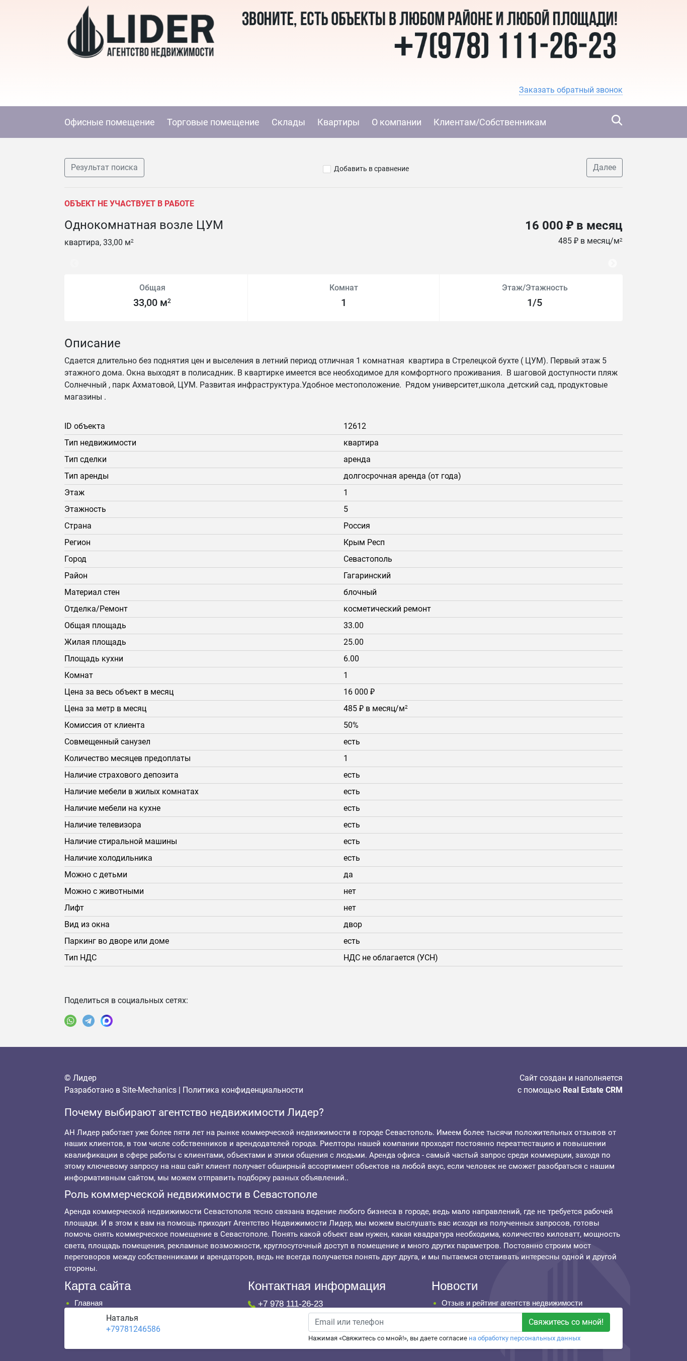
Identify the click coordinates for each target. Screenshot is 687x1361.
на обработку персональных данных (524, 1338)
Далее (604, 167)
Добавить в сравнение (371, 169)
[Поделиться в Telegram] (88, 1021)
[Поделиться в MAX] (107, 1021)
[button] (571, 90)
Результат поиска (104, 167)
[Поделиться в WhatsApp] (70, 1021)
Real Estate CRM (593, 1090)
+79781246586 (133, 1329)
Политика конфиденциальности (243, 1090)
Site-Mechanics (149, 1090)
